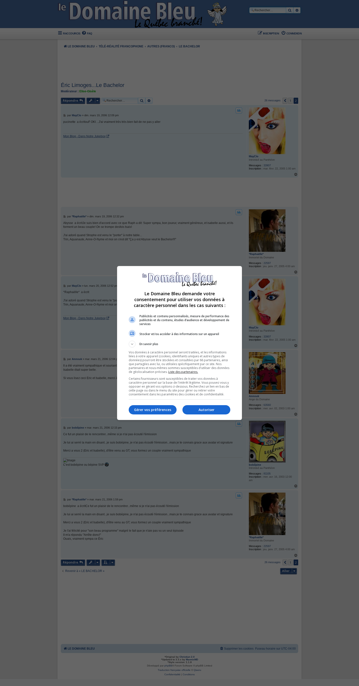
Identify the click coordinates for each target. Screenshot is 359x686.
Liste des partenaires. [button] (183, 372)
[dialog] (179, 343)
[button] (179, 344)
